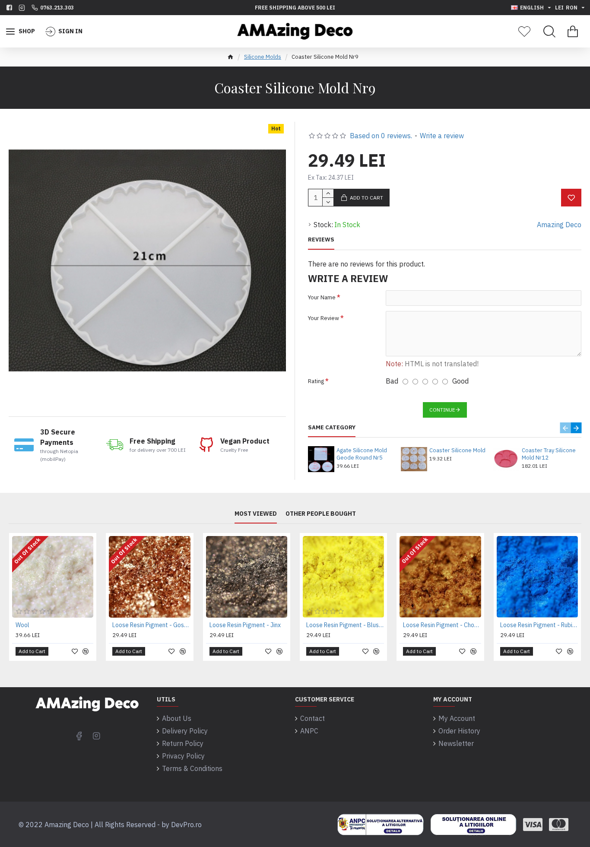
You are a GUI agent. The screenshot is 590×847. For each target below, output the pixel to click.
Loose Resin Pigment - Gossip (151, 625)
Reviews (321, 239)
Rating (316, 381)
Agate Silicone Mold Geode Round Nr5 (361, 454)
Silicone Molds (262, 56)
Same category (331, 427)
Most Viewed (256, 513)
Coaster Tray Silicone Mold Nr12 (549, 454)
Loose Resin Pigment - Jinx (245, 625)
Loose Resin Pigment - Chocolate (442, 625)
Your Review (323, 318)
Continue (442, 409)
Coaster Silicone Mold (457, 450)
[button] (565, 427)
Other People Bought (320, 513)
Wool (22, 625)
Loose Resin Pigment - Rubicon (539, 625)
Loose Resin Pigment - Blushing (345, 625)
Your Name (322, 297)
